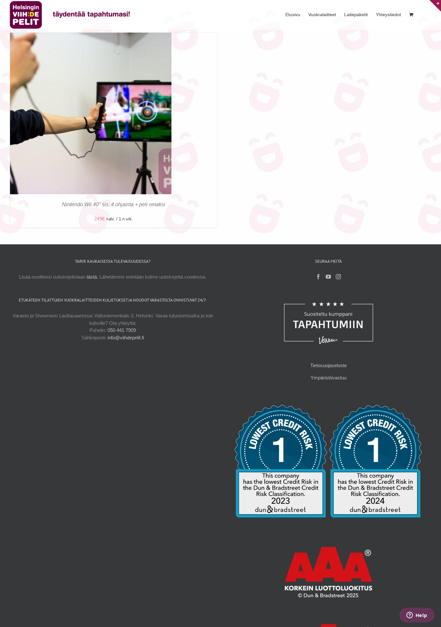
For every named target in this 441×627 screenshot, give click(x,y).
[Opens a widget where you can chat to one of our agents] (417, 616)
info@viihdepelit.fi (126, 337)
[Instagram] (338, 276)
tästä (92, 277)
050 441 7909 (122, 330)
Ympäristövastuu (328, 377)
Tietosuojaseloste (328, 365)
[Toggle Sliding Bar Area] (435, 6)
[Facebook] (318, 276)
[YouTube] (328, 276)
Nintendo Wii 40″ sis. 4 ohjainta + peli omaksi (113, 204)
